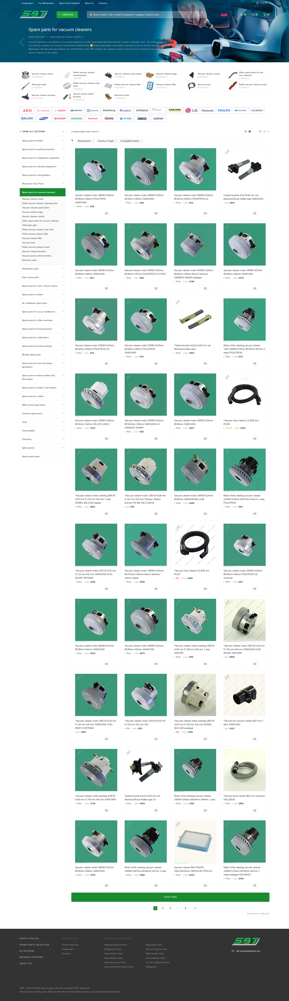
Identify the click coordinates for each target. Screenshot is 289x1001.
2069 (142, 203)
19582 (142, 875)
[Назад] (22, 42)
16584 (190, 578)
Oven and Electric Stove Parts (118, 967)
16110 (231, 728)
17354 (92, 803)
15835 (232, 203)
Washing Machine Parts (115, 945)
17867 (191, 803)
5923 (240, 507)
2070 (92, 353)
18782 (241, 879)
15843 (191, 353)
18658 (232, 657)
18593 (83, 732)
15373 (92, 428)
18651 (92, 507)
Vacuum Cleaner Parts (156, 949)
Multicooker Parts (154, 945)
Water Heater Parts (155, 953)
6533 (191, 203)
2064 (140, 728)
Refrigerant (151, 967)
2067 (240, 582)
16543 (191, 875)
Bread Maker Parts (113, 958)
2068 (142, 278)
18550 (142, 582)
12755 (241, 278)
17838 (190, 732)
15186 (92, 582)
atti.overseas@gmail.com (248, 951)
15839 (142, 803)
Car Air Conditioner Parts (157, 962)
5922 (142, 432)
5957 (132, 507)
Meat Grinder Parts (113, 953)
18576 (92, 653)
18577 (191, 428)
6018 (92, 206)
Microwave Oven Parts (115, 962)
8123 (142, 357)
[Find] (199, 14)
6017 (92, 278)
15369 (191, 281)
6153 (240, 357)
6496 (191, 657)
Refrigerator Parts (112, 949)
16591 (242, 428)
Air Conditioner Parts (155, 958)
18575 (142, 653)
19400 (191, 503)
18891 (241, 803)
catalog (110, 49)
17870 (92, 875)
